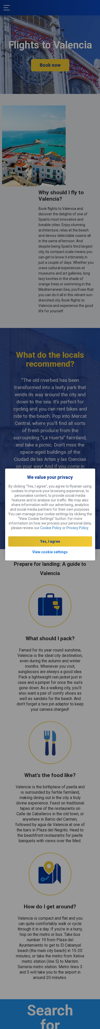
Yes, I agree (50, 541)
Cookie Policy (51, 528)
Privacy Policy (77, 528)
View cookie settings (50, 552)
